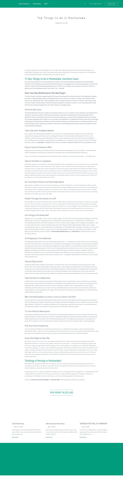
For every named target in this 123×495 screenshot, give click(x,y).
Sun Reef (41, 142)
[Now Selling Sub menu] (41, 4)
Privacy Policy (93, 490)
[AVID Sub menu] (48, 4)
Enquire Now (112, 4)
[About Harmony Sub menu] (30, 4)
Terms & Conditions (111, 490)
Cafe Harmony (18, 424)
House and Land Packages (40, 379)
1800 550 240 (100, 461)
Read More (15, 437)
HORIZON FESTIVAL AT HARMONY (93, 424)
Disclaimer (101, 490)
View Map (22, 469)
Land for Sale (55, 379)
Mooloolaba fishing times (60, 231)
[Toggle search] (85, 4)
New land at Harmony (55, 424)
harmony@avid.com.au (100, 464)
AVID (45, 4)
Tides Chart (76, 231)
